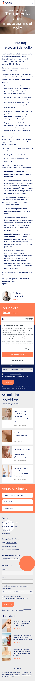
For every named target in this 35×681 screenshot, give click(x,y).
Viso (26, 10)
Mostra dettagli (25, 349)
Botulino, (11, 10)
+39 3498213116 (11, 526)
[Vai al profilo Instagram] (14, 668)
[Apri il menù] (31, 3)
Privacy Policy (27, 386)
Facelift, (17, 10)
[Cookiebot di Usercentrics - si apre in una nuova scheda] (25, 319)
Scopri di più (17, 628)
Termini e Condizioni (15, 374)
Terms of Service (6, 388)
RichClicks (17, 674)
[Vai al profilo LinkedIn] (20, 668)
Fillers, (22, 10)
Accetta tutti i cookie (17, 354)
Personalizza (16, 360)
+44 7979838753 (13, 559)
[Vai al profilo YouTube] (18, 668)
